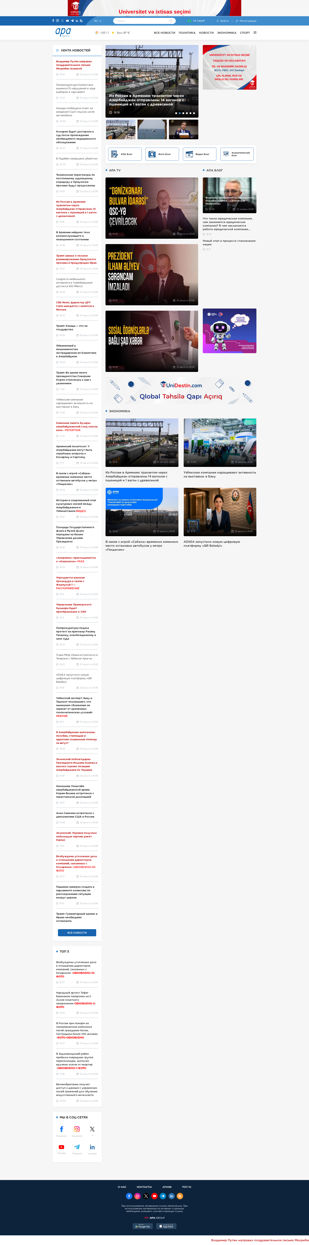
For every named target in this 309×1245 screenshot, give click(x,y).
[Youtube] (67, 21)
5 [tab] (190, 113)
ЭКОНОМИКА (226, 32)
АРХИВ (166, 1186)
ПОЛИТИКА (187, 32)
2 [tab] (180, 113)
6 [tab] (194, 113)
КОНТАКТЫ (144, 1186)
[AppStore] (166, 1226)
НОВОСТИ (206, 32)
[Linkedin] (77, 21)
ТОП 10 (186, 1186)
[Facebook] (53, 21)
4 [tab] (187, 113)
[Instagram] (57, 21)
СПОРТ (245, 32)
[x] (146, 1196)
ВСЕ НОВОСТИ (164, 32)
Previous (110, 81)
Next (193, 81)
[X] (62, 21)
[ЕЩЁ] (253, 32)
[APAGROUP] (154, 1218)
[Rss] (81, 21)
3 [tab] (183, 113)
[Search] (171, 21)
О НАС (122, 1186)
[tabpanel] (152, 81)
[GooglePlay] (143, 1226)
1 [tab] (176, 113)
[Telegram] (72, 21)
